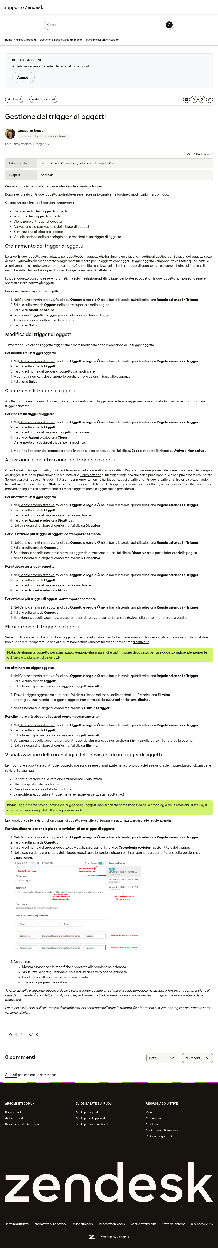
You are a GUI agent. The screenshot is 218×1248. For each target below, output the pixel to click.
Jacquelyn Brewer (31, 131)
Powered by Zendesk (114, 1236)
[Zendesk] (109, 1182)
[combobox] (161, 1058)
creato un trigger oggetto (39, 194)
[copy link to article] (209, 99)
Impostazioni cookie (112, 1223)
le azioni (91, 376)
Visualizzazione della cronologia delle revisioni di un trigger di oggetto (67, 237)
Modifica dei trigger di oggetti (37, 216)
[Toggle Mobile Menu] (210, 7)
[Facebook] (201, 99)
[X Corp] (194, 99)
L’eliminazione (90, 475)
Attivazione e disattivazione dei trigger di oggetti (51, 226)
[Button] (10, 1034)
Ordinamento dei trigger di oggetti (40, 211)
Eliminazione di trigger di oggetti (39, 231)
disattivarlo (141, 642)
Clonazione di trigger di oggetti (38, 221)
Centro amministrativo (36, 299)
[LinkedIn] (186, 99)
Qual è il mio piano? (200, 154)
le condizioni (72, 376)
